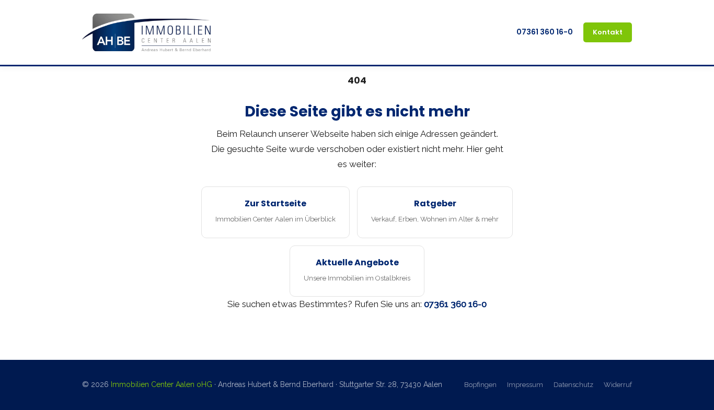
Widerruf (618, 385)
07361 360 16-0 (544, 32)
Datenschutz (573, 385)
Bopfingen (480, 385)
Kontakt (608, 32)
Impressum (525, 385)
